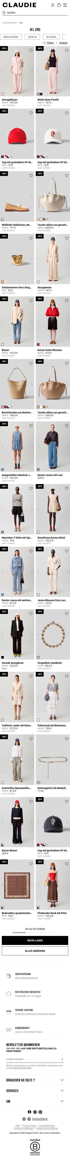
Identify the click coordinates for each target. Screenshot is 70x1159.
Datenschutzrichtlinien (47, 1128)
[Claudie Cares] (35, 1147)
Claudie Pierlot (10, 23)
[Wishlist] (31, 50)
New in (32, 36)
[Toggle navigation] (65, 5)
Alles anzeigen (35, 950)
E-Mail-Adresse (14, 1059)
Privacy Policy (29, 1126)
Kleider (51, 36)
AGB (17, 1126)
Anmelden (62, 1059)
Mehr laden (35, 940)
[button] (52, 4)
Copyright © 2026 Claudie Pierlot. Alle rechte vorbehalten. (35, 1133)
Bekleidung (10, 36)
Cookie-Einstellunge (23, 1128)
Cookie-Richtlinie (47, 1126)
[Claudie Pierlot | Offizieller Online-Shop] (19, 5)
